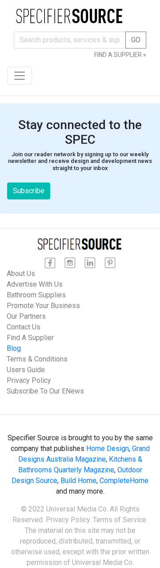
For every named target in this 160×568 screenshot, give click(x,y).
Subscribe (28, 191)
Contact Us (23, 327)
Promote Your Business (43, 305)
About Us (21, 273)
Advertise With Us (35, 284)
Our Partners (26, 316)
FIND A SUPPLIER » (120, 54)
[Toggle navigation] (19, 76)
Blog (14, 348)
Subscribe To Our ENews (45, 391)
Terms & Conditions (37, 359)
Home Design (107, 448)
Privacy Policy (29, 380)
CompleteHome (124, 480)
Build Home (78, 480)
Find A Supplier (30, 337)
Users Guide (26, 369)
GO (135, 40)
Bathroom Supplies (36, 295)
